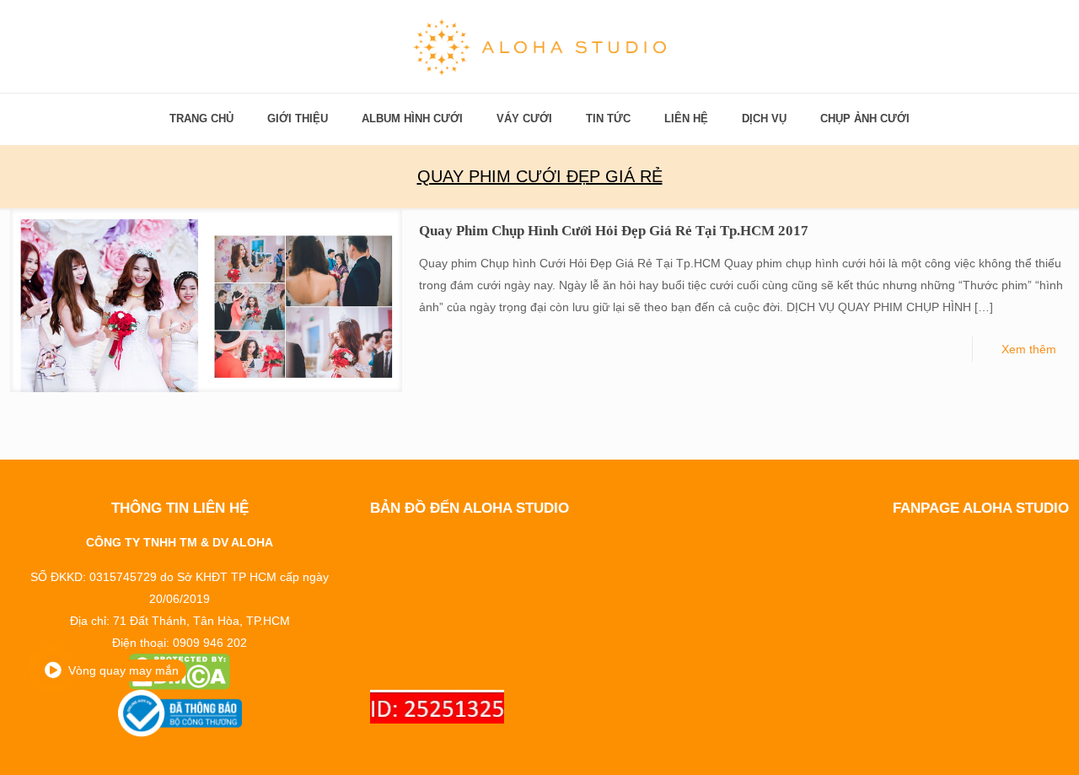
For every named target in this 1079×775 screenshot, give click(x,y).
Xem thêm (1028, 349)
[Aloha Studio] (539, 46)
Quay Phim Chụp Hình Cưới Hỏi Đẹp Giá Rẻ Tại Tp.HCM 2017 (613, 231)
